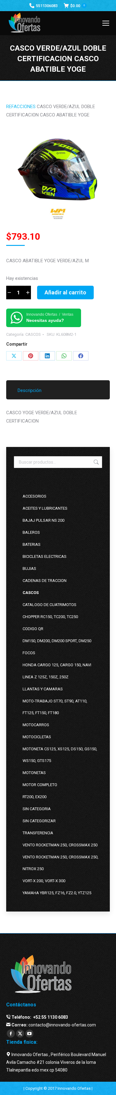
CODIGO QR (33, 628)
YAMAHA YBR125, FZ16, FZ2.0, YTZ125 (57, 893)
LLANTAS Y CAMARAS (43, 689)
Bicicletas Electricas (45, 556)
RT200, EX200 (34, 796)
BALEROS (31, 532)
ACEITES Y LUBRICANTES (45, 508)
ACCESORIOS (34, 496)
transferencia (38, 833)
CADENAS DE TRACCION (45, 580)
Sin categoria (37, 809)
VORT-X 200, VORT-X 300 (44, 880)
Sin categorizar (39, 821)
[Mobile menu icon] (106, 23)
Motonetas (34, 772)
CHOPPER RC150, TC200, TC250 (50, 616)
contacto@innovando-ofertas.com (62, 1024)
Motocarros (36, 724)
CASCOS (33, 334)
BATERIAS (32, 544)
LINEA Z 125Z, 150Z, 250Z (45, 677)
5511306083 (47, 5)
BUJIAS (29, 568)
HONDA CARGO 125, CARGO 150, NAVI (57, 665)
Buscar (95, 462)
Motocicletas (37, 737)
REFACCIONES (21, 106)
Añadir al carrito (65, 292)
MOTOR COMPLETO (40, 784)
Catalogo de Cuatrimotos (49, 604)
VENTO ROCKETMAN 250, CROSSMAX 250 (60, 845)
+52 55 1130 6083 (50, 1017)
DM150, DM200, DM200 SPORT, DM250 (57, 640)
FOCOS (29, 653)
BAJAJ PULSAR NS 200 (43, 520)
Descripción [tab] (29, 390)
